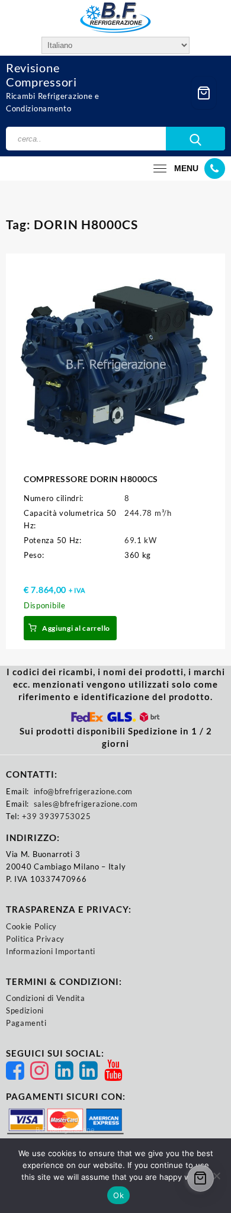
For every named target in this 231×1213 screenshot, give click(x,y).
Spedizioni (25, 1010)
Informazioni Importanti (50, 951)
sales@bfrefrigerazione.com (86, 803)
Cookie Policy (31, 926)
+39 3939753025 (56, 816)
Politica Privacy (35, 939)
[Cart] (204, 93)
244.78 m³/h (148, 513)
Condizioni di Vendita (45, 998)
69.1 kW (140, 540)
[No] (216, 1176)
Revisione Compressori (41, 74)
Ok (118, 1195)
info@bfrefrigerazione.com (83, 791)
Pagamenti (26, 1023)
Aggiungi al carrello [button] (76, 628)
